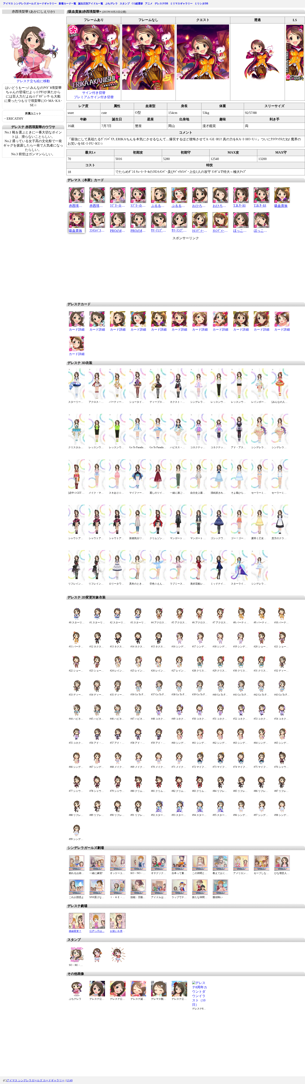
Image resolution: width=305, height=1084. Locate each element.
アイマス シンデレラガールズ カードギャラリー (30, 3)
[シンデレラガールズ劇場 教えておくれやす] (220, 869)
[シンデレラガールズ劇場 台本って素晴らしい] (179, 869)
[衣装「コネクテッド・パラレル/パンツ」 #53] (261, 715)
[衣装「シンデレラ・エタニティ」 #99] (76, 835)
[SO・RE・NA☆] (76, 961)
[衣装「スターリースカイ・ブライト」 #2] (118, 619)
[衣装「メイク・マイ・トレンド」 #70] (159, 763)
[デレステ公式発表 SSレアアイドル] (118, 995)
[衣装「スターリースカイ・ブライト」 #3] (138, 619)
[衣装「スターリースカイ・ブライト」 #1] (97, 619)
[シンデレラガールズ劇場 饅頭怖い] (220, 893)
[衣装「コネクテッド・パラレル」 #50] (200, 715)
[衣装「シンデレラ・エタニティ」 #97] (261, 811)
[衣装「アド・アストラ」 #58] (138, 739)
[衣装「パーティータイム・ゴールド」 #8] (241, 619)
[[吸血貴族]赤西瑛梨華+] (94, 88)
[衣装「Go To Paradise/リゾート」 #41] (241, 691)
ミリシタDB (201, 3)
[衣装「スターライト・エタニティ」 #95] (220, 811)
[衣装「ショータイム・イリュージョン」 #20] (261, 643)
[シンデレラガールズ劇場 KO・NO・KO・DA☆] (138, 869)
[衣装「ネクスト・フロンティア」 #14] (138, 643)
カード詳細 (76, 329)
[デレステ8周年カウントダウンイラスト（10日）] (200, 1004)
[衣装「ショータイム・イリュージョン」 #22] (76, 667)
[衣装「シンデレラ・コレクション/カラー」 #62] (220, 739)
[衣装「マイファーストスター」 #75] (261, 763)
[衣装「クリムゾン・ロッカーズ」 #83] (200, 787)
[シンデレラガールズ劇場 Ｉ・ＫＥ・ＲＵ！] (118, 893)
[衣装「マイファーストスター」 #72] (200, 763)
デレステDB (161, 3)
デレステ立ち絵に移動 (33, 81)
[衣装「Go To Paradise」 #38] (179, 691)
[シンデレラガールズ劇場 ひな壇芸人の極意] (282, 869)
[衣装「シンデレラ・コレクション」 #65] (282, 739)
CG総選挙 (137, 3)
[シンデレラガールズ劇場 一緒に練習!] (97, 869)
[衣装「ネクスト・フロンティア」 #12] (97, 643)
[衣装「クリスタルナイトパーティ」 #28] (200, 667)
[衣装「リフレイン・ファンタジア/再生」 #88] (76, 811)
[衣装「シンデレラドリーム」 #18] (220, 643)
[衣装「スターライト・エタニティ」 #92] (159, 811)
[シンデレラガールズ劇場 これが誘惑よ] (76, 893)
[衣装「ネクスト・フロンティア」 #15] (159, 643)
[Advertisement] (150, 269)
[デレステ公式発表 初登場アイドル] (97, 995)
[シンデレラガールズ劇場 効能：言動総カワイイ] (138, 893)
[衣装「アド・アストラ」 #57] (118, 739)
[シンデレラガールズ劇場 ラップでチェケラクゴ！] (179, 893)
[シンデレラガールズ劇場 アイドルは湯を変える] (159, 893)
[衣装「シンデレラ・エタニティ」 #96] (241, 811)
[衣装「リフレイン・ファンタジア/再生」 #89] (97, 811)
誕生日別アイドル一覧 (90, 3)
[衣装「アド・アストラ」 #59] (159, 739)
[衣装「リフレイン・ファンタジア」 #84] (220, 787)
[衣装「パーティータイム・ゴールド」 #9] (261, 619)
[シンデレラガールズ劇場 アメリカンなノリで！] (241, 869)
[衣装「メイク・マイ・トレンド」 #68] (118, 763)
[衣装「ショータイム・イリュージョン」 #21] (282, 643)
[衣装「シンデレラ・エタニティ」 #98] (282, 811)
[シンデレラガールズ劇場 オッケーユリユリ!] (118, 869)
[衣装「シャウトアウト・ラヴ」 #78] (97, 787)
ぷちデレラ (111, 3)
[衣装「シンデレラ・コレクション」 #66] (76, 763)
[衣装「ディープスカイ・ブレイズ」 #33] (76, 691)
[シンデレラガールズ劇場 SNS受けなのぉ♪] (97, 893)
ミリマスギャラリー (181, 3)
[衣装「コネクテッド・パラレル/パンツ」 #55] (76, 739)
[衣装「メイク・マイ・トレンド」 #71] (179, 763)
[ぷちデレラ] (76, 995)
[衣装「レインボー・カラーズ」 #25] (138, 667)
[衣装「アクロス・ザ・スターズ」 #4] (159, 619)
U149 (69, 1080)
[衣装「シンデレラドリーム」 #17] (200, 643)
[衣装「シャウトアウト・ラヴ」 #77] (76, 787)
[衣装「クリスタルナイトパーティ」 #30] (241, 667)
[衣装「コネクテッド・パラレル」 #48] (159, 715)
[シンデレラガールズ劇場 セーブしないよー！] (261, 869)
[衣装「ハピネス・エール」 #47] (138, 715)
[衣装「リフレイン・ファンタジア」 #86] (261, 787)
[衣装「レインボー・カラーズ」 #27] (179, 667)
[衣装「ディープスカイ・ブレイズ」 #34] (97, 691)
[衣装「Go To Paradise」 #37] (159, 691)
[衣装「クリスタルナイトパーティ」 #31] (261, 667)
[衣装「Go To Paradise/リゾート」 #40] (220, 691)
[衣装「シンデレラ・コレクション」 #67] (97, 763)
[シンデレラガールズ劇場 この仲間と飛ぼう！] (200, 869)
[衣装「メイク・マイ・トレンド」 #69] (138, 763)
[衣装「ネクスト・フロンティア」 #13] (118, 643)
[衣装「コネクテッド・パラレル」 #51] (220, 715)
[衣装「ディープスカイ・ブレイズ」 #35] (118, 691)
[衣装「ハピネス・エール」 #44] (76, 715)
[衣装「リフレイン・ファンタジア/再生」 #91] (138, 811)
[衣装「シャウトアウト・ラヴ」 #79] (118, 787)
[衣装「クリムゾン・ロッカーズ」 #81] (159, 787)
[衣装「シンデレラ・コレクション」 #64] (261, 739)
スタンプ (125, 3)
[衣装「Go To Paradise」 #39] (200, 691)
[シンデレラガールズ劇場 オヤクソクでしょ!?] (159, 869)
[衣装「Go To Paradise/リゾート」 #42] (261, 691)
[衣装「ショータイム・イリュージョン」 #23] (97, 667)
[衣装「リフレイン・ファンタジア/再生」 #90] (118, 811)
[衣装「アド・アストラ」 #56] (97, 739)
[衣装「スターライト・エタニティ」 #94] (200, 811)
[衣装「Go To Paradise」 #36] (138, 691)
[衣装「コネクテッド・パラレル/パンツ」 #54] (282, 715)
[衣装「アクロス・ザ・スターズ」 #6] (200, 619)
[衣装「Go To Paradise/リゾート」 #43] (282, 691)
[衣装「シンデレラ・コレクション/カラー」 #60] (179, 739)
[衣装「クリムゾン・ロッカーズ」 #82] (179, 787)
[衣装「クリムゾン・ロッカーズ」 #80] (138, 787)
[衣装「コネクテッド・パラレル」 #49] (179, 715)
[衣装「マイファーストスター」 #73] (220, 763)
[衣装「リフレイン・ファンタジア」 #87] (282, 787)
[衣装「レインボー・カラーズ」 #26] (159, 667)
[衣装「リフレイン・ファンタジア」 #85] (241, 787)
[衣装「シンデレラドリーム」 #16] (179, 643)
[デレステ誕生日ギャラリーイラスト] (138, 995)
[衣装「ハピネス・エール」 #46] (118, 715)
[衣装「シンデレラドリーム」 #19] (241, 643)
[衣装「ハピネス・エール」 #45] (97, 715)
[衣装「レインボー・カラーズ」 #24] (118, 667)
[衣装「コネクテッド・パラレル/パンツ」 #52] (241, 715)
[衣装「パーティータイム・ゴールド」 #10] (282, 619)
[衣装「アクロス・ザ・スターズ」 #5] (179, 619)
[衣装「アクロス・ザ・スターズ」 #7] (220, 619)
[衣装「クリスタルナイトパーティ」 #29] (220, 667)
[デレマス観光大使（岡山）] (159, 995)
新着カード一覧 (67, 3)
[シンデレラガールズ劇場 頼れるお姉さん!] (76, 869)
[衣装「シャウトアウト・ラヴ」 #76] (282, 763)
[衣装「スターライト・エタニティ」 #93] (179, 811)
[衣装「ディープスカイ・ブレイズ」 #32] (282, 667)
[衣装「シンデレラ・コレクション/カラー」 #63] (241, 739)
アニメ (148, 3)
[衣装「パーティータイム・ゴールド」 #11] (76, 643)
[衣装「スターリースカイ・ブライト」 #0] (76, 619)
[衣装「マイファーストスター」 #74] (241, 763)
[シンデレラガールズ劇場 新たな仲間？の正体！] (200, 893)
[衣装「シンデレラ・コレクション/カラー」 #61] (200, 739)
